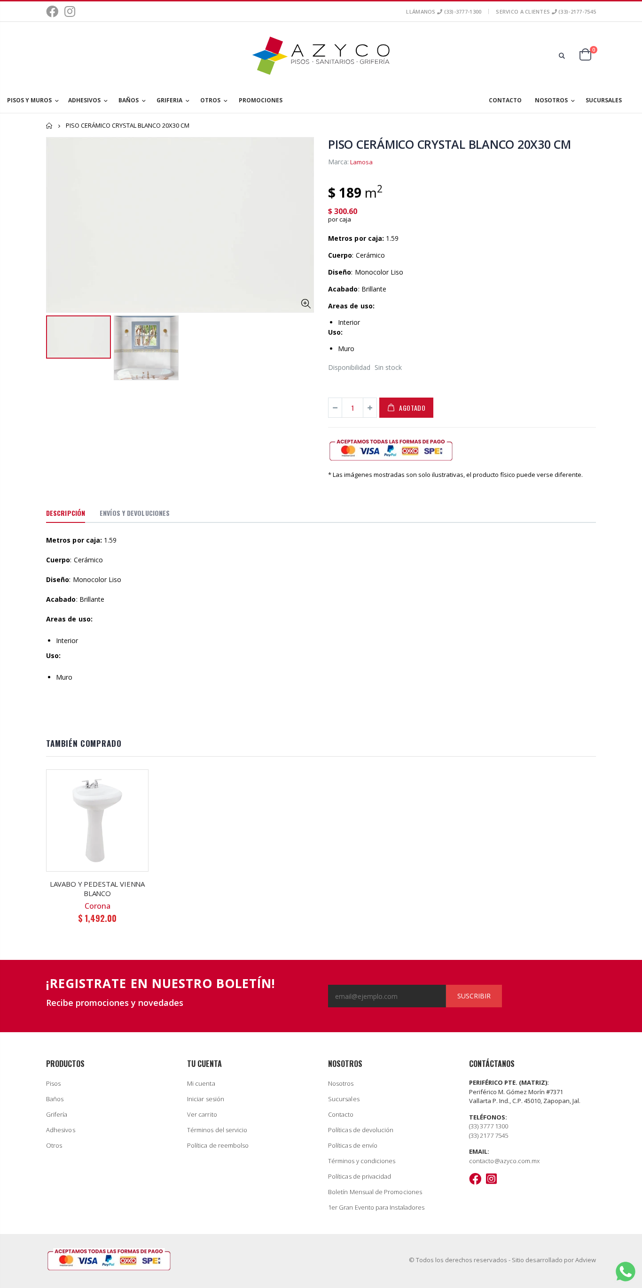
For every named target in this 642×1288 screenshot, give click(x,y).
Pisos (53, 1083)
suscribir (474, 995)
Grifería (57, 1114)
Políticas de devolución (361, 1130)
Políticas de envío (352, 1145)
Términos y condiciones (361, 1161)
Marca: (338, 161)
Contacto (341, 1114)
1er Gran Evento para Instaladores (376, 1207)
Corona (97, 906)
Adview (585, 1260)
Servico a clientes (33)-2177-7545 (546, 11)
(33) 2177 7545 (488, 1135)
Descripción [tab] (65, 513)
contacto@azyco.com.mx (504, 1161)
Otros (54, 1145)
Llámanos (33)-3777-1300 (443, 11)
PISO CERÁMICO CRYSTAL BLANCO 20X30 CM (449, 144)
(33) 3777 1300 (488, 1126)
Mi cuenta (201, 1083)
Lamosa (361, 162)
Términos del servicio (217, 1130)
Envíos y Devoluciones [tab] (135, 513)
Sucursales (344, 1099)
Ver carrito (202, 1114)
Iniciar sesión (205, 1099)
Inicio (49, 126)
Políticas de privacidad (359, 1176)
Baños (54, 1099)
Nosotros (341, 1083)
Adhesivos (60, 1130)
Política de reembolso (218, 1145)
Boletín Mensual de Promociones (375, 1192)
